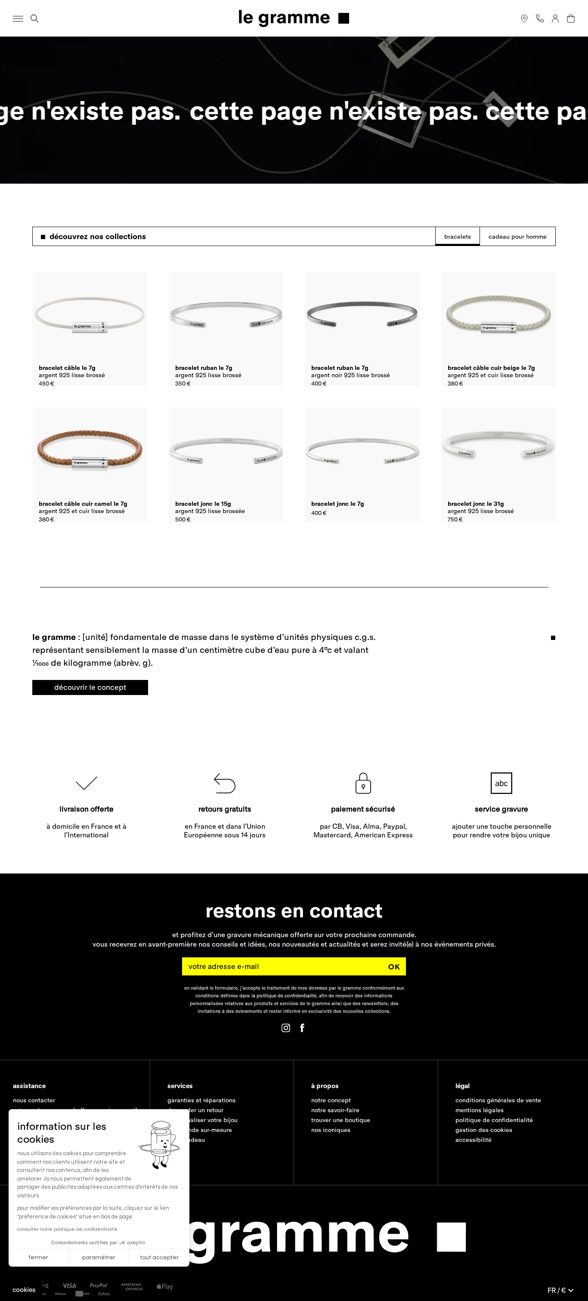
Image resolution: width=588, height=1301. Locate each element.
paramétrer (98, 1258)
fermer (38, 1258)
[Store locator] (524, 18)
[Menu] (18, 18)
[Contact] (539, 18)
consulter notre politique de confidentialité (67, 1229)
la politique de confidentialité (283, 996)
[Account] (555, 18)
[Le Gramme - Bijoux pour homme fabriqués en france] (294, 18)
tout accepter (159, 1258)
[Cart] (570, 18)
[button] (24, 1289)
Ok (394, 966)
